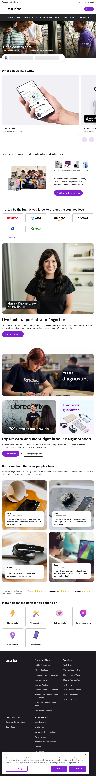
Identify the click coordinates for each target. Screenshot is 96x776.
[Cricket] (83, 218)
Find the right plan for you (68, 193)
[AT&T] (36, 218)
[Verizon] (13, 218)
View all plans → (8, 237)
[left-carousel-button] (84, 139)
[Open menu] (5, 9)
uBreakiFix (14, 2)
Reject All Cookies (58, 769)
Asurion (5, 2)
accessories (7, 447)
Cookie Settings (17, 769)
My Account (89, 2)
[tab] (58, 166)
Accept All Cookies (77, 769)
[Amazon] (59, 218)
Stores (78, 2)
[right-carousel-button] (91, 139)
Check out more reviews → (31, 474)
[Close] (85, 754)
